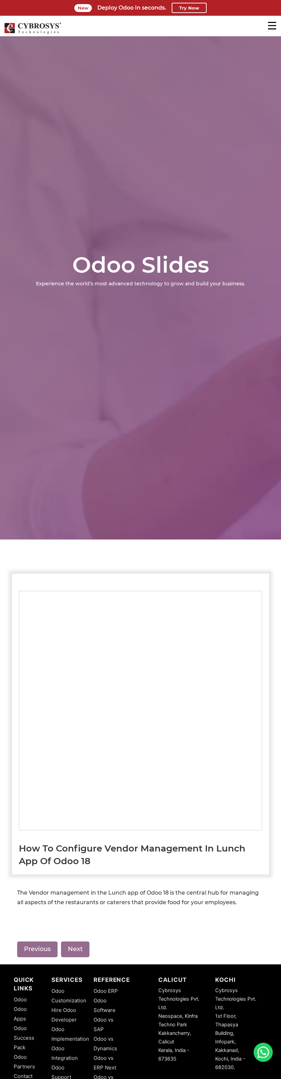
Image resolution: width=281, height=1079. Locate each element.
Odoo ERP (106, 991)
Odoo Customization (68, 996)
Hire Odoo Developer (64, 1015)
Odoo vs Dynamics (105, 1044)
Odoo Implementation (70, 1034)
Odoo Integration (64, 1053)
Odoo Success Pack (24, 1038)
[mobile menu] (272, 25)
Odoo (20, 999)
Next (75, 949)
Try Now (189, 8)
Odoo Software (104, 1005)
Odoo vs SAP (103, 1024)
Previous (37, 949)
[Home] (32, 33)
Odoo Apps (20, 1014)
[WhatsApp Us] (263, 1052)
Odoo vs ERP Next (105, 1063)
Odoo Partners (24, 1062)
